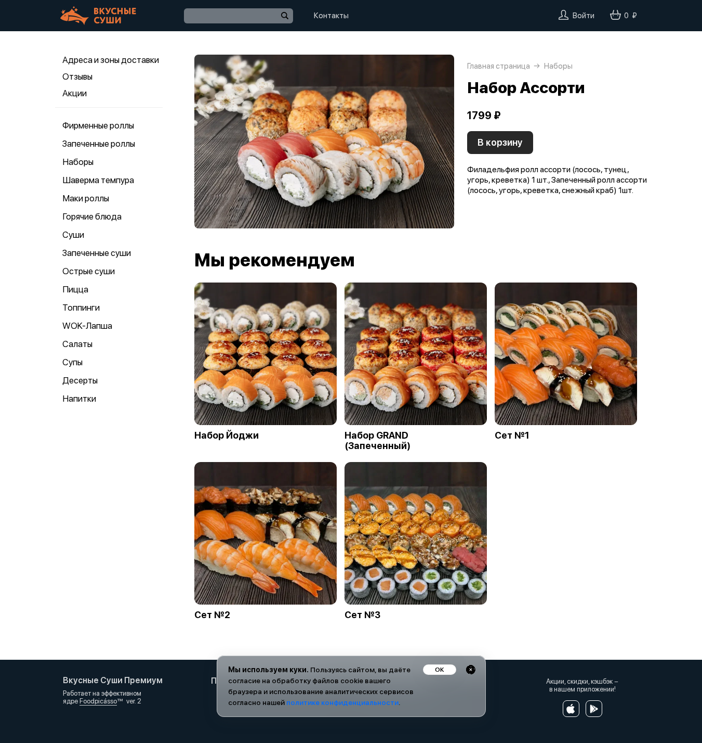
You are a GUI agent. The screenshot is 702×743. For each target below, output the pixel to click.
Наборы (78, 162)
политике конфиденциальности (342, 702)
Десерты (80, 380)
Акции (74, 93)
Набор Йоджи (226, 435)
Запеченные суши (96, 253)
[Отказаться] (471, 669)
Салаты (77, 344)
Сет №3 (362, 615)
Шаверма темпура (98, 180)
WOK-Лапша (87, 326)
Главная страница (498, 66)
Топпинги (81, 307)
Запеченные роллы (98, 143)
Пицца (75, 289)
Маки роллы (85, 198)
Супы (72, 362)
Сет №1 (512, 435)
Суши (73, 234)
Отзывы (77, 76)
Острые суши (88, 271)
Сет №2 (212, 615)
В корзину (500, 142)
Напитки (79, 398)
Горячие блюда (92, 216)
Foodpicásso (98, 701)
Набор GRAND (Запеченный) (377, 440)
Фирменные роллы (98, 125)
